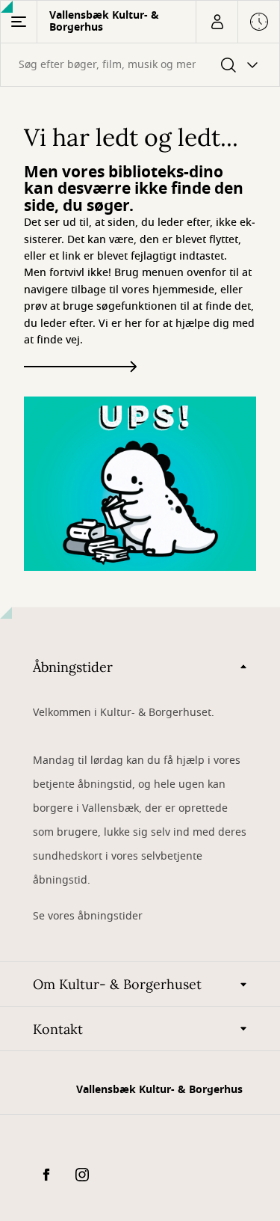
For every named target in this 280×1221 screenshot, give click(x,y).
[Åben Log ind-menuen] (216, 22)
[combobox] (140, 64)
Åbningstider (73, 667)
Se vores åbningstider (88, 916)
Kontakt (58, 1029)
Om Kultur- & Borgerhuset (117, 984)
